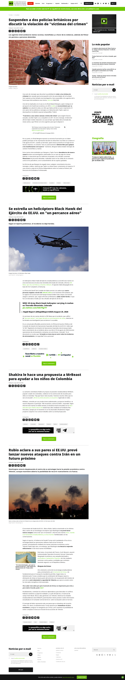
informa (50, 100)
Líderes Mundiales (41, 662)
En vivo (30, 3)
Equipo (57, 655)
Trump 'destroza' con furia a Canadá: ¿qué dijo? (104, 57)
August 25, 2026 (61, 312)
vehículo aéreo (47, 293)
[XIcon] (101, 3)
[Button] (81, 3)
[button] (104, 21)
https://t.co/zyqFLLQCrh (38, 130)
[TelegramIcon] (103, 3)
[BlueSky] (106, 3)
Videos (39, 655)
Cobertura (58, 657)
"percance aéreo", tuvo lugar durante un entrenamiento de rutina (44, 318)
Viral (43, 3)
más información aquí (68, 677)
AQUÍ (41, 588)
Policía (58, 183)
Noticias (37, 3)
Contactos (58, 652)
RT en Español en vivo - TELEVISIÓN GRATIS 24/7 (104, 31)
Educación (41, 424)
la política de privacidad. (103, 94)
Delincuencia (27, 183)
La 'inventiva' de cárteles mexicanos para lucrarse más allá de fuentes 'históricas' (104, 63)
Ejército (34, 348)
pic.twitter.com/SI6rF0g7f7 (35, 307)
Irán (35, 622)
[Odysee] (102, 655)
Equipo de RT (74, 3)
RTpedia (39, 659)
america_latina (63, 424)
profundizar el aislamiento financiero (49, 558)
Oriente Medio (43, 622)
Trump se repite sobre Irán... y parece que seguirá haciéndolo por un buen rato (103, 159)
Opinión (57, 3)
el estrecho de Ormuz (60, 572)
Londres (52, 183)
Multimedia (64, 3)
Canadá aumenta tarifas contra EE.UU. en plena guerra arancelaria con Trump (104, 70)
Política (52, 622)
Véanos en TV (88, 3)
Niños (55, 424)
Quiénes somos (59, 650)
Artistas (25, 424)
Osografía (98, 138)
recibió (53, 106)
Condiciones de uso (60, 661)
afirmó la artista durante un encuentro (45, 398)
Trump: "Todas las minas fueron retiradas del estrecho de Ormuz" (104, 76)
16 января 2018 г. (49, 133)
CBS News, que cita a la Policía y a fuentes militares (47, 284)
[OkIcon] (108, 3)
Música (48, 424)
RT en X (21, 670)
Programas (49, 3)
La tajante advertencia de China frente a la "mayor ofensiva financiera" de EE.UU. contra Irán (104, 49)
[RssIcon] (115, 655)
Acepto (101, 94)
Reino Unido (66, 183)
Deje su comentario (49, 197)
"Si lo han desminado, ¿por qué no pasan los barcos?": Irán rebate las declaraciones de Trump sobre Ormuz (26, 567)
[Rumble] (98, 3)
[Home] (11, 3)
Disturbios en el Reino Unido (39, 183)
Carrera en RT (59, 659)
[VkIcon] (95, 3)
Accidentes (26, 348)
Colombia (33, 424)
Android (76, 650)
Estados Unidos (43, 348)
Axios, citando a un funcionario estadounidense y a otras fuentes (49, 534)
